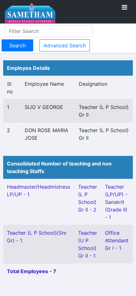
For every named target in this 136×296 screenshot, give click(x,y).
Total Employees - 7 (31, 271)
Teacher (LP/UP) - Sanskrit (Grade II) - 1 (116, 202)
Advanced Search (65, 45)
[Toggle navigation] (124, 7)
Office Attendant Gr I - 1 (116, 240)
